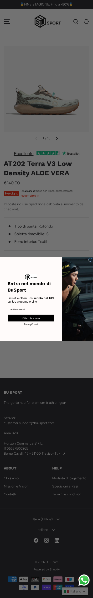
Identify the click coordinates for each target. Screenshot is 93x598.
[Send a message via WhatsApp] (84, 580)
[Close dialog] (90, 259)
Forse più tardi (31, 324)
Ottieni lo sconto (31, 318)
